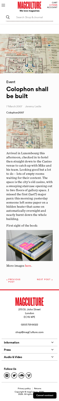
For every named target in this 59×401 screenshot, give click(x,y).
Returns (37, 388)
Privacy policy (24, 388)
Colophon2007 (15, 112)
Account (52, 7)
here (28, 265)
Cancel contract (44, 395)
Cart (54, 3)
